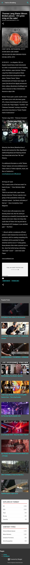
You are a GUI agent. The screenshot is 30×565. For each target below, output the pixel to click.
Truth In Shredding (10, 2)
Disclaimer (6, 556)
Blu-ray (14, 516)
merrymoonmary (19, 562)
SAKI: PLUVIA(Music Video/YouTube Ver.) (12, 474)
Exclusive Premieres (14, 537)
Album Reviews (14, 534)
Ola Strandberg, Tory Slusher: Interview (11, 376)
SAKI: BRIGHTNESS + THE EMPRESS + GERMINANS (14, 357)
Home (5, 554)
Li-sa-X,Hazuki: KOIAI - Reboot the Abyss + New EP (14, 434)
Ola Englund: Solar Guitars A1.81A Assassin (13, 317)
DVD (14, 509)
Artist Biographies (14, 541)
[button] (3, 24)
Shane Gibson (6, 280)
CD (14, 506)
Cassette (14, 519)
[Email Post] (3, 278)
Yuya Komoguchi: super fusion (9, 493)
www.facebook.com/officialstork (11, 174)
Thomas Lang (15, 280)
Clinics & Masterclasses (14, 531)
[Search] (28, 3)
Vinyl (14, 512)
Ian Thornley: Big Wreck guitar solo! (11, 416)
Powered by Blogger (16, 559)
